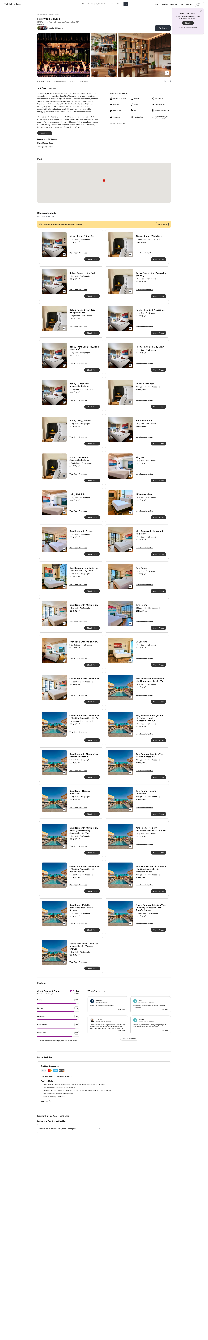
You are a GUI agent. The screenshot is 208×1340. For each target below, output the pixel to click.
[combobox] (88, 4)
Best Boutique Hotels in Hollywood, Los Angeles (57, 1129)
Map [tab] (48, 81)
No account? (188, 27)
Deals (156, 4)
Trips (181, 4)
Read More (121, 1009)
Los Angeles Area (54, 15)
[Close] (201, 11)
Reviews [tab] (72, 81)
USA (38, 15)
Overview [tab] (40, 81)
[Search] (126, 4)
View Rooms (163, 28)
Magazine (164, 4)
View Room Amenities (78, 253)
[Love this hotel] (169, 81)
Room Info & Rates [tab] (60, 81)
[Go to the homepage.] (12, 4)
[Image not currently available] (54, 244)
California (44, 15)
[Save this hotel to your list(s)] (165, 81)
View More (44, 1101)
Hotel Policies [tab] (83, 81)
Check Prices (162, 224)
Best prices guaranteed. (45, 216)
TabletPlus (188, 4)
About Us (173, 4)
